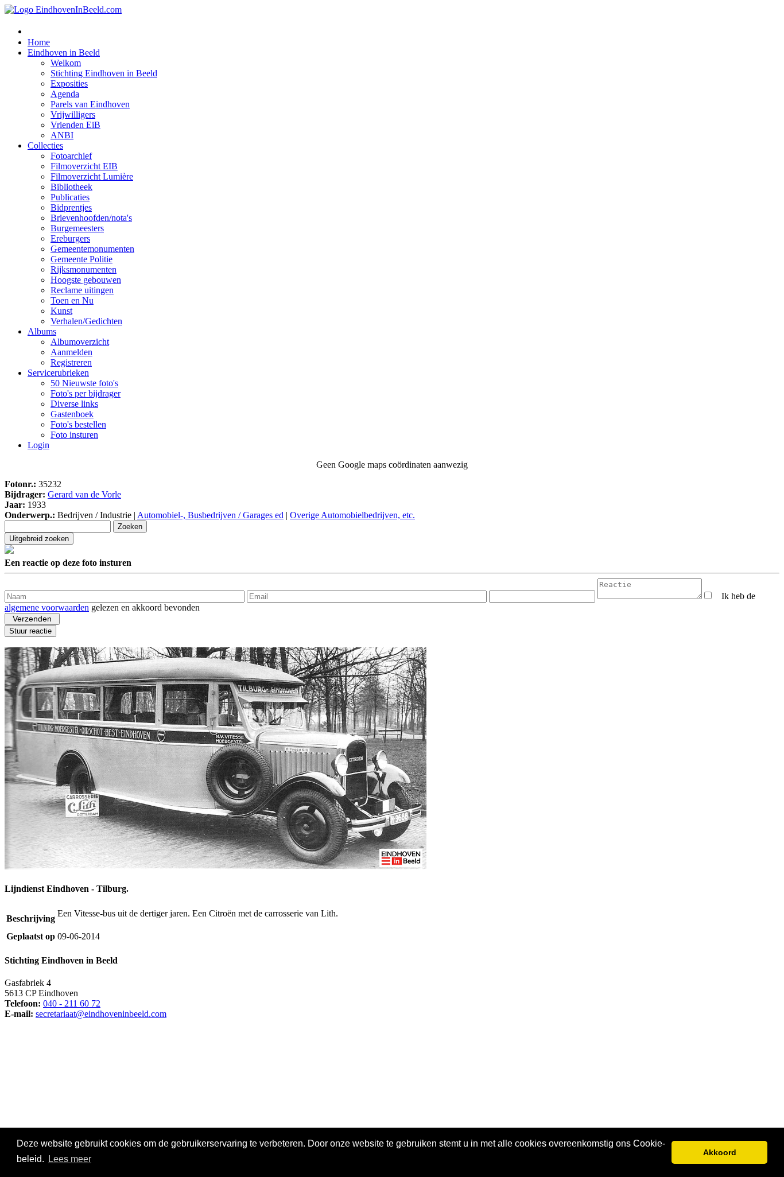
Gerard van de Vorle (84, 494)
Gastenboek (72, 414)
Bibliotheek (71, 187)
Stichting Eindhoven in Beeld (104, 73)
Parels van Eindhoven (90, 104)
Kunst (61, 311)
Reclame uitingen (82, 290)
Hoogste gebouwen (86, 280)
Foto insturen (74, 435)
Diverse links (74, 404)
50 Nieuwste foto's (84, 383)
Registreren (71, 362)
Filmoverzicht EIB (84, 166)
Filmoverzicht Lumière (92, 176)
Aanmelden (71, 352)
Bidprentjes (71, 207)
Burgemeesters (77, 228)
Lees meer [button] (69, 1159)
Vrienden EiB (75, 125)
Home (39, 42)
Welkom (66, 63)
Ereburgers (70, 238)
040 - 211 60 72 (71, 1003)
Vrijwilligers (73, 114)
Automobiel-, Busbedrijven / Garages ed (210, 515)
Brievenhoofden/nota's (91, 218)
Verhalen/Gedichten (86, 321)
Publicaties (70, 197)
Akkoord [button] (719, 1152)
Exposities (69, 83)
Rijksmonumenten (84, 269)
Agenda (65, 94)
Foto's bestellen (78, 424)
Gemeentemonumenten (92, 249)
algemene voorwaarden (47, 607)
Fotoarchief (71, 156)
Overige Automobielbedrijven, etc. (352, 515)
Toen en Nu (72, 300)
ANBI (62, 135)
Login (38, 445)
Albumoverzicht (80, 342)
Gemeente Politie (81, 259)
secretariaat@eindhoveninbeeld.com (101, 1014)
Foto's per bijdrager (86, 393)
